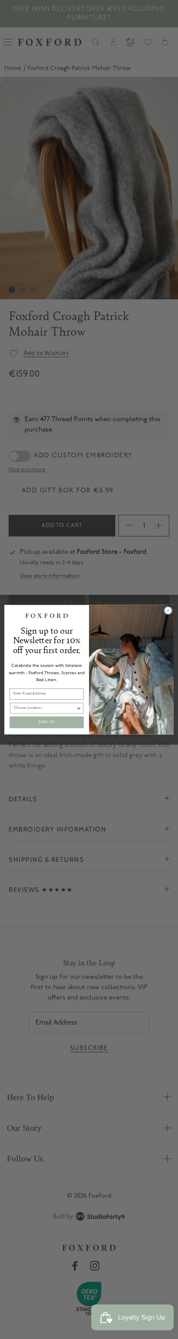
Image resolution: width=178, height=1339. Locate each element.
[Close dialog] (168, 610)
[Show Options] (78, 708)
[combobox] (45, 708)
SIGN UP (46, 722)
